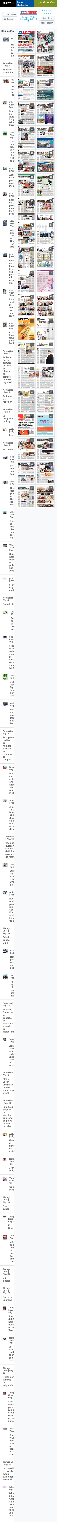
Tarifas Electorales (22, 3)
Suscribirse (47, 18)
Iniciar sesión (47, 23)
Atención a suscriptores (46, 12)
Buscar (9, 19)
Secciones (11, 14)
